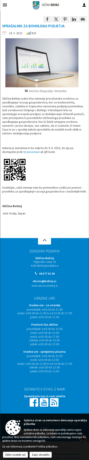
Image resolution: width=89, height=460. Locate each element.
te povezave (31, 152)
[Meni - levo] (4, 4)
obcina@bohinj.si (44, 281)
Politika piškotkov (46, 446)
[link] (47, 19)
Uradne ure (44, 298)
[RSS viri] (54, 402)
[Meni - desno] (84, 4)
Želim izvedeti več (15, 455)
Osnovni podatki (44, 251)
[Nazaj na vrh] (44, 241)
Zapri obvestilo (40, 455)
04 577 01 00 (47, 273)
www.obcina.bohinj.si (45, 286)
